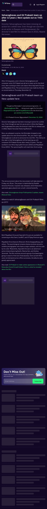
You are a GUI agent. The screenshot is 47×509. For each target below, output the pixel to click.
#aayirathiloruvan (10, 110)
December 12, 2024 (35, 117)
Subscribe (38, 381)
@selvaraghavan (10, 108)
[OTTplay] (6, 4)
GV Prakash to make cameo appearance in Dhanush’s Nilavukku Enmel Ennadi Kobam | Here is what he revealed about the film (23, 267)
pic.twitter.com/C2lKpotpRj (23, 113)
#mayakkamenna (25, 110)
